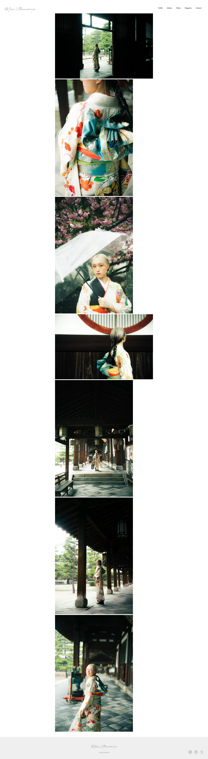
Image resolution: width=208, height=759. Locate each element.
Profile (160, 8)
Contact (199, 8)
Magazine (188, 8)
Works (178, 8)
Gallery (169, 8)
